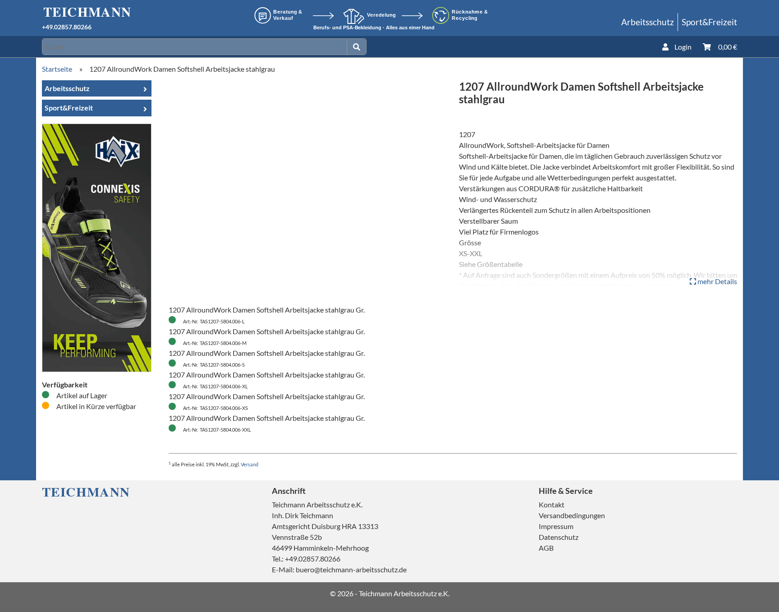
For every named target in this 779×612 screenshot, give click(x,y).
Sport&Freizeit (709, 22)
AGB (546, 547)
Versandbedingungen (572, 515)
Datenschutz (558, 537)
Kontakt (551, 504)
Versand (249, 464)
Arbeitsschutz (647, 22)
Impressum (556, 526)
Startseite (57, 68)
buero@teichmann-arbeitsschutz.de (351, 569)
